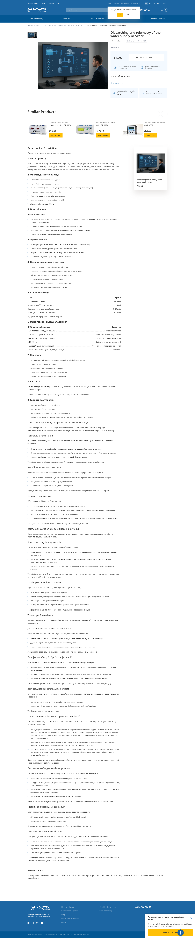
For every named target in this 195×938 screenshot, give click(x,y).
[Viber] (37, 923)
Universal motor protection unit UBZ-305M (106, 124)
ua (150, 3)
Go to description (116, 83)
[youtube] (42, 923)
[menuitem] (69, 907)
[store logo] (40, 10)
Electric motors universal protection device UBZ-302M (60, 124)
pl (154, 3)
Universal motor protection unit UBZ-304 (154, 124)
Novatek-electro (33, 25)
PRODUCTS (47, 25)
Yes (120, 15)
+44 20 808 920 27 (142, 907)
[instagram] (29, 923)
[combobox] (95, 10)
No (128, 15)
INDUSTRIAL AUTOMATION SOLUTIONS (68, 25)
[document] (170, 926)
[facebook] (33, 923)
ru (158, 3)
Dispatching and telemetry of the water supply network (149, 181)
